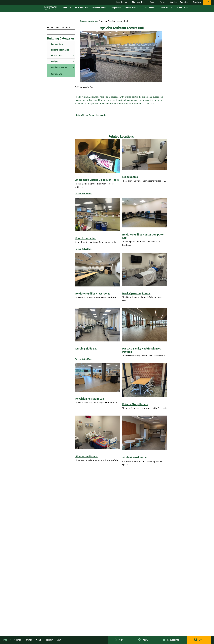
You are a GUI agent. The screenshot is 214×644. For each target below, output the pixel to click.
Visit (121, 640)
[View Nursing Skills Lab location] (97, 324)
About (66, 7)
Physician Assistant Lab (89, 398)
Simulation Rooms (86, 456)
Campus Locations (88, 21)
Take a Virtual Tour (83, 194)
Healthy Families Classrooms (92, 293)
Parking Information (60, 50)
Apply (145, 640)
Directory (197, 2)
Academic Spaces (59, 67)
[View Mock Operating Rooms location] (144, 269)
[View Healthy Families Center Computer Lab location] (144, 213)
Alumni (149, 7)
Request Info (173, 640)
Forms (162, 2)
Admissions (98, 7)
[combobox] (61, 32)
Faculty (49, 640)
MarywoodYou (138, 2)
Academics (80, 7)
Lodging (55, 61)
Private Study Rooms (135, 404)
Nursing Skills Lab (86, 348)
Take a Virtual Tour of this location (91, 115)
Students (16, 640)
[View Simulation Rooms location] (97, 432)
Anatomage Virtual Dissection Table (97, 179)
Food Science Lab (85, 238)
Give (201, 640)
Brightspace (121, 2)
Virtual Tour (56, 55)
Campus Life (56, 74)
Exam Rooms (130, 176)
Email (152, 2)
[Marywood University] (50, 8)
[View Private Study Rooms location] (144, 380)
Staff (59, 640)
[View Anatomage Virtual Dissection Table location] (97, 156)
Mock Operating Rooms (136, 293)
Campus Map (57, 44)
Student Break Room (134, 457)
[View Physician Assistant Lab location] (97, 377)
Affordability (132, 7)
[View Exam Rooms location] (144, 154)
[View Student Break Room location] (144, 433)
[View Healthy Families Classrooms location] (97, 270)
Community (165, 7)
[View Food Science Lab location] (97, 214)
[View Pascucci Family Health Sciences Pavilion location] (144, 324)
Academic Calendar (179, 2)
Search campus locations (58, 27)
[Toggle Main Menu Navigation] (207, 2)
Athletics (181, 7)
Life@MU (114, 7)
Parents (28, 640)
